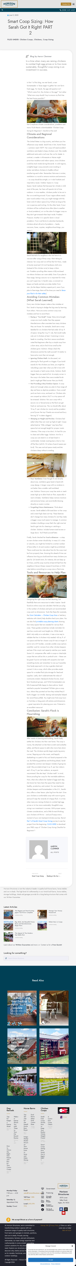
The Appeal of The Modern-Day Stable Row (24, 934)
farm (58, 1084)
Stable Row (29, 1085)
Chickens (38, 39)
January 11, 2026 (17, 1085)
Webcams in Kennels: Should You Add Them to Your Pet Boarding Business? (17, 1127)
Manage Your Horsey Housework (55, 912)
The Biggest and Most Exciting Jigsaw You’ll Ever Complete (24, 912)
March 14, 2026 (17, 1052)
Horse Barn (26, 1055)
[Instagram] (66, 1209)
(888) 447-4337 (68, 10)
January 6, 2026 (49, 1084)
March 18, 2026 (17, 1011)
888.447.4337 (66, 1230)
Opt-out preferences (45, 1264)
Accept (51, 1260)
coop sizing (48, 39)
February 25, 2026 (50, 1047)
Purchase (46, 1087)
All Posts (55, 852)
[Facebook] (61, 1209)
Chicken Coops (26, 39)
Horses (18, 1014)
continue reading (19, 915)
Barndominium (16, 1055)
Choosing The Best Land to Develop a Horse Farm (54, 1077)
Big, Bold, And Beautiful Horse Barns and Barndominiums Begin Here (25, 924)
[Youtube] (63, 1213)
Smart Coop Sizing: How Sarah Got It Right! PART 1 (43, 1152)
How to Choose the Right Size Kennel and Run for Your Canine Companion (10, 1157)
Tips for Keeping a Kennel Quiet (9, 1121)
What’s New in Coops (56, 922)
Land (62, 1084)
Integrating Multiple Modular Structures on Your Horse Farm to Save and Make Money (27, 1148)
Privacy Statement (55, 1264)
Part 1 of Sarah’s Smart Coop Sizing (39, 821)
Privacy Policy (54, 1225)
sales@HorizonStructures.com (33, 1193)
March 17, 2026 (48, 1012)
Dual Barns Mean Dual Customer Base (34, 1119)
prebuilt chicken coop (57, 1050)
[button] (72, 1246)
